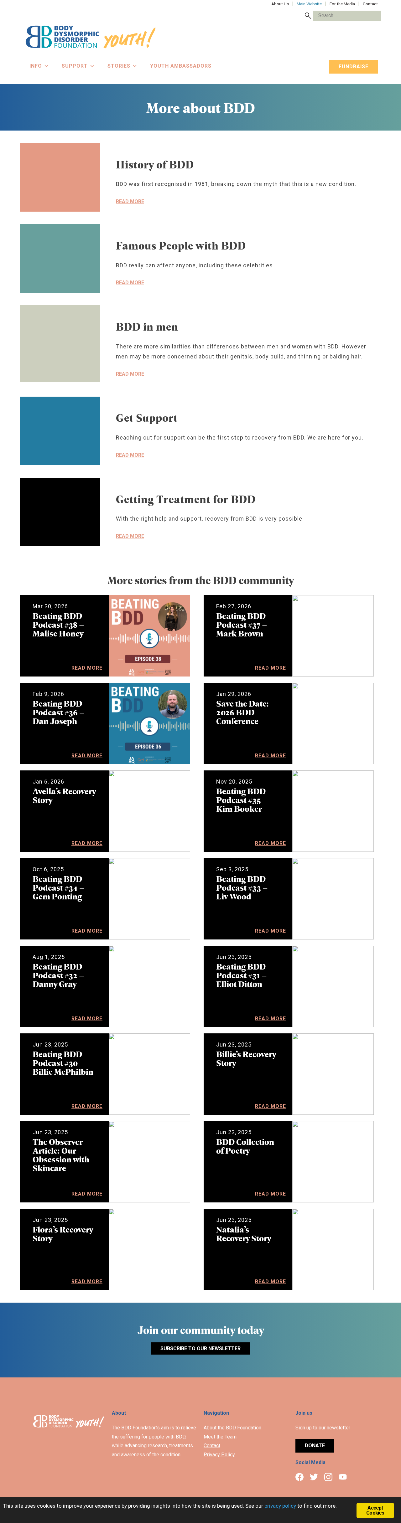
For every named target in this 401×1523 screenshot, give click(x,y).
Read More (130, 201)
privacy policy (280, 1506)
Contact (212, 1445)
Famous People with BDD (181, 245)
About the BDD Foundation (232, 1428)
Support (75, 66)
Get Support (147, 417)
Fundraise (353, 66)
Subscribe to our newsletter (200, 1348)
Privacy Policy (219, 1455)
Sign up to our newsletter (322, 1428)
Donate (315, 1445)
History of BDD (155, 164)
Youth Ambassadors (180, 66)
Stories (118, 66)
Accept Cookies (375, 1510)
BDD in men (147, 326)
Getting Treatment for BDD (186, 499)
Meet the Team (220, 1437)
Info (35, 66)
